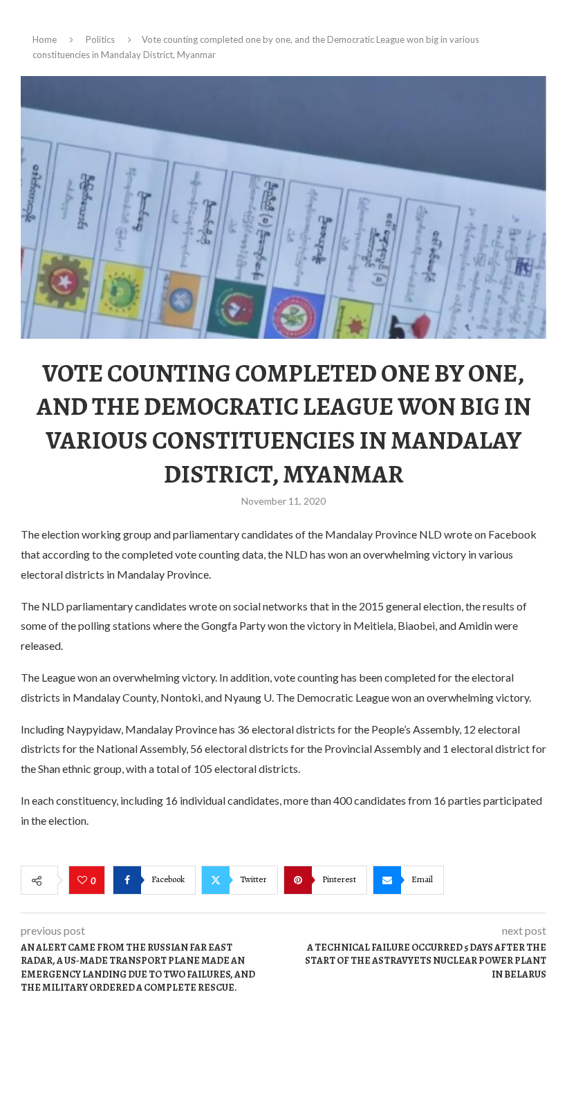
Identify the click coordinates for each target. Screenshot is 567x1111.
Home (44, 39)
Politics (100, 39)
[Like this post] (84, 880)
